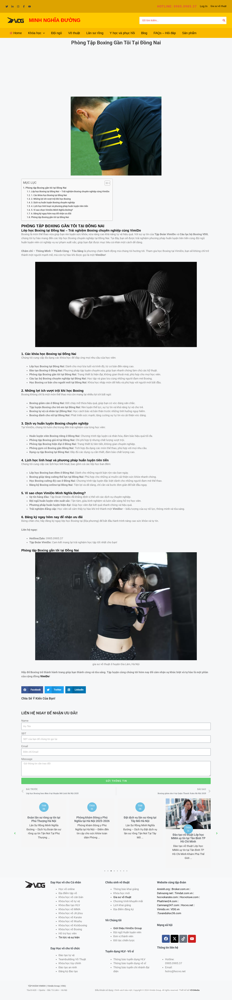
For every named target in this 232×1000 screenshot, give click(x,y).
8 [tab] (127, 870)
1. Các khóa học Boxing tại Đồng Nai (49, 195)
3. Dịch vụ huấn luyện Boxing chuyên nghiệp (53, 202)
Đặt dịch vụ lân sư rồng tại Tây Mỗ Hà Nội (140, 819)
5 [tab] (117, 870)
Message (26, 759)
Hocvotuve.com (189, 897)
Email (24, 746)
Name (24, 720)
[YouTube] (29, 6)
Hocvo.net (187, 905)
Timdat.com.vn (184, 893)
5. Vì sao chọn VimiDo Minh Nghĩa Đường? (52, 210)
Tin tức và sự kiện (69, 937)
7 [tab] (123, 870)
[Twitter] (7, 6)
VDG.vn (175, 909)
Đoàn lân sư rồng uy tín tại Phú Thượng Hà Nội (43, 819)
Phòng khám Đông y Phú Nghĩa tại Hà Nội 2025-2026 (92, 819)
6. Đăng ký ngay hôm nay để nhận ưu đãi (51, 213)
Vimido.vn (163, 909)
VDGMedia (194, 990)
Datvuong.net (165, 893)
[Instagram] (18, 6)
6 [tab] (120, 870)
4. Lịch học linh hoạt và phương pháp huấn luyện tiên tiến (59, 206)
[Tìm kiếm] (224, 20)
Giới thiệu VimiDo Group (127, 928)
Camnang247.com (168, 905)
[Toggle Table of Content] (105, 183)
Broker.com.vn (180, 889)
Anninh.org (163, 889)
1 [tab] (105, 870)
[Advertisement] (116, 71)
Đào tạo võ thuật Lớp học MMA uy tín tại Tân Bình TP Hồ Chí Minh (188, 838)
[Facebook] (24, 6)
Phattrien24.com (167, 901)
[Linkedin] (12, 6)
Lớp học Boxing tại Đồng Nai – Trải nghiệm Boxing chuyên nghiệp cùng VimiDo (70, 191)
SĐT (23, 733)
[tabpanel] (44, 822)
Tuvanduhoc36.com (169, 913)
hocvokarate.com (167, 897)
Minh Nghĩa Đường (69, 493)
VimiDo (44, 676)
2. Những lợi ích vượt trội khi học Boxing (51, 199)
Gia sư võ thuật (218, 6)
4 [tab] (114, 870)
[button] (177, 6)
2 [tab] (108, 870)
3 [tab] (111, 870)
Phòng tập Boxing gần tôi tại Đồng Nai (46, 187)
